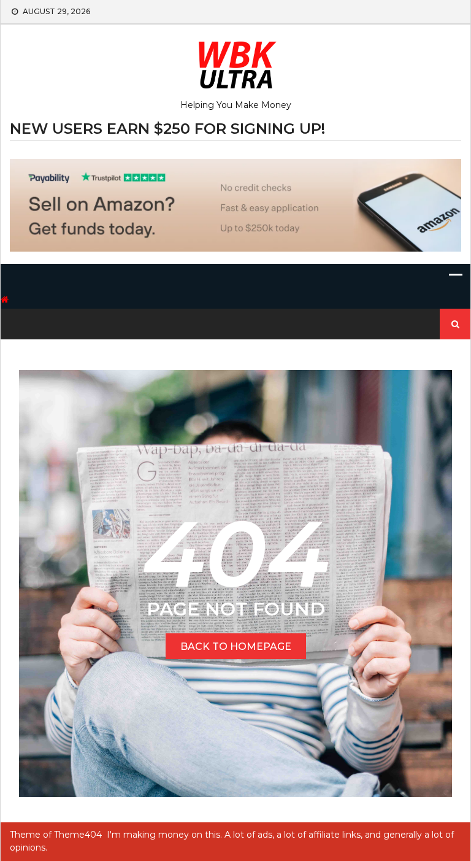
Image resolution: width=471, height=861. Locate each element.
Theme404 (78, 834)
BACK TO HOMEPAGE (235, 646)
